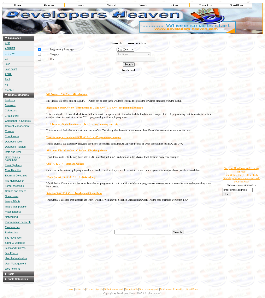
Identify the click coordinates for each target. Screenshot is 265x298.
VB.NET (9, 89)
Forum (80, 5)
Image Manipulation (16, 206)
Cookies (9, 131)
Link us (174, 5)
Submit (111, 5)
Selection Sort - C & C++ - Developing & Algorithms (74, 193)
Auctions (10, 100)
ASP (7, 43)
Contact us (205, 5)
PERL (8, 74)
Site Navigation (13, 237)
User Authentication (16, 258)
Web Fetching (12, 268)
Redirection (11, 232)
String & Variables (15, 242)
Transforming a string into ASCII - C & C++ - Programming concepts (83, 137)
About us (48, 5)
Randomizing (12, 227)
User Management (15, 263)
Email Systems (13, 165)
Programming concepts (18, 222)
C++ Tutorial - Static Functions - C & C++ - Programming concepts (82, 124)
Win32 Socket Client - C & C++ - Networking (70, 177)
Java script (11, 69)
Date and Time (13, 152)
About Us (80, 289)
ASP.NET (10, 48)
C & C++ (9, 53)
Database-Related (15, 146)
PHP (7, 79)
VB (6, 84)
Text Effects (11, 253)
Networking (11, 217)
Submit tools (131, 289)
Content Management (17, 126)
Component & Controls (18, 120)
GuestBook (236, 5)
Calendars (11, 110)
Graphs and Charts (15, 191)
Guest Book (192, 289)
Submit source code (114, 289)
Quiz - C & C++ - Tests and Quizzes (65, 163)
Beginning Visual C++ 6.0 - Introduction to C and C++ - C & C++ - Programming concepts (94, 107)
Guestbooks (11, 196)
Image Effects (12, 201)
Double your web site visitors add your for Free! (241, 180)
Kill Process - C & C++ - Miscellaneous (66, 94)
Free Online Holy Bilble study (241, 174)
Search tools (166, 289)
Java (7, 64)
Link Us (99, 289)
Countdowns (12, 136)
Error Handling (13, 170)
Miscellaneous (13, 211)
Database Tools (14, 141)
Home (17, 5)
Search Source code (149, 289)
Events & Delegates (16, 175)
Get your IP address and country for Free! (241, 170)
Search (143, 5)
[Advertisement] (111, 38)
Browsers (10, 105)
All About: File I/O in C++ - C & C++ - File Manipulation (76, 150)
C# (6, 58)
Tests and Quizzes (15, 248)
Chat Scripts (12, 115)
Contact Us (178, 289)
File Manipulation (14, 180)
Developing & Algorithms (12, 159)
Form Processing (14, 186)
